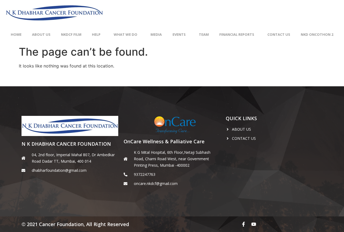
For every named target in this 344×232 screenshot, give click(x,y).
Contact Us (278, 34)
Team (204, 34)
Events (179, 34)
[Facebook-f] (243, 224)
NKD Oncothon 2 (317, 34)
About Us (41, 34)
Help (96, 34)
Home (16, 34)
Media (156, 34)
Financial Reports (236, 34)
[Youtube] (253, 224)
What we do (125, 34)
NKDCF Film (71, 34)
